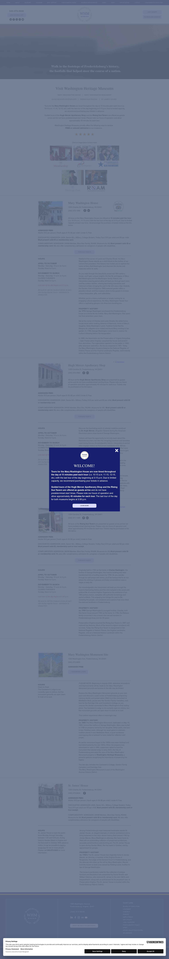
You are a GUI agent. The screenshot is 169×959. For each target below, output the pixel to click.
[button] (116, 450)
